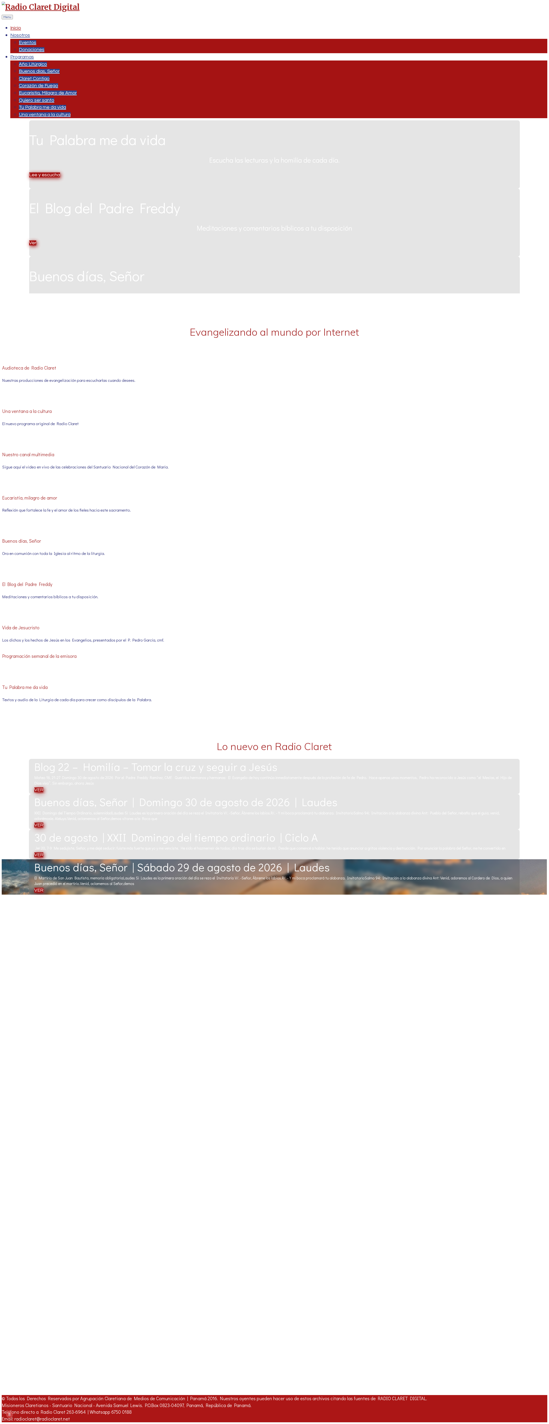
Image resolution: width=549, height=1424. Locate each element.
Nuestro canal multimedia (28, 454)
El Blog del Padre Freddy (27, 584)
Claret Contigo (34, 78)
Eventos (27, 42)
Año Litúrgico (33, 64)
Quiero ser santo (36, 100)
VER (38, 789)
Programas (22, 56)
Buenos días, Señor (39, 71)
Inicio (15, 28)
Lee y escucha (44, 174)
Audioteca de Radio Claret (29, 368)
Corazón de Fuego (38, 85)
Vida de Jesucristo (20, 627)
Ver (32, 242)
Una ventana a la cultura (45, 114)
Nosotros (20, 35)
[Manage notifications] (9, 1414)
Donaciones (31, 49)
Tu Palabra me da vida (42, 107)
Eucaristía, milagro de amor (29, 498)
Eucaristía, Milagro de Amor (48, 93)
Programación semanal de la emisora (39, 656)
